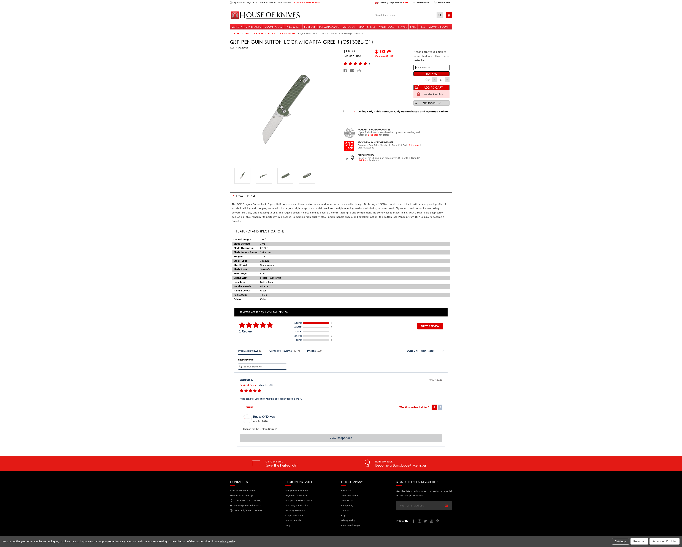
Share (249, 407)
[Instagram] (419, 521)
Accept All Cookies (664, 541)
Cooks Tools (273, 26)
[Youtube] (432, 521)
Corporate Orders (294, 515)
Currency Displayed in (393, 2)
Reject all (639, 541)
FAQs (288, 525)
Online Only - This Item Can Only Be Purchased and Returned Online (401, 111)
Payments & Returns (296, 495)
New (422, 26)
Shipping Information (296, 490)
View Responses (341, 438)
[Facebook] (345, 70)
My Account (239, 2)
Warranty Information (296, 505)
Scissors (309, 26)
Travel (402, 26)
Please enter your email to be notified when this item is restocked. (431, 56)
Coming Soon (438, 26)
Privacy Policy (227, 541)
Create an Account (267, 2)
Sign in (250, 2)
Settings (620, 541)
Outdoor (349, 26)
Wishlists (423, 2)
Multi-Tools (386, 26)
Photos (315, 350)
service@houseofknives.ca (248, 505)
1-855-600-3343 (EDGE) (247, 500)
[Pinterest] (438, 521)
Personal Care (329, 26)
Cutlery (237, 26)
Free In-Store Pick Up (241, 495)
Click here (373, 135)
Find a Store (284, 2)
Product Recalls (293, 520)
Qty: (428, 79)
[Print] (359, 70)
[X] (425, 521)
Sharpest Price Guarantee (298, 500)
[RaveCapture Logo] (276, 312)
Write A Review (430, 326)
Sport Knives (367, 26)
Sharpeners (253, 26)
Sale (413, 26)
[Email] (352, 70)
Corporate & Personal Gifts (306, 2)
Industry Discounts (295, 510)
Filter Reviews (245, 359)
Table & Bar (293, 26)
